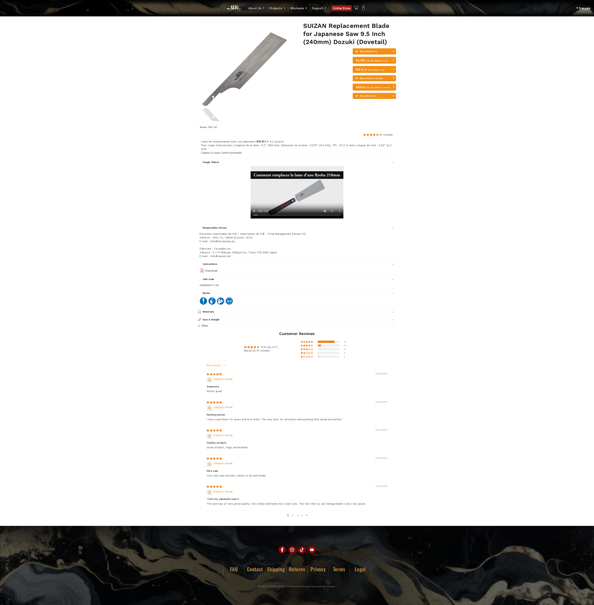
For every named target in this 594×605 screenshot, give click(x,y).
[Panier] (355, 8)
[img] (214, 374)
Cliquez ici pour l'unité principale (221, 152)
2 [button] (293, 515)
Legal (360, 569)
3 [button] (298, 515)
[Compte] (363, 8)
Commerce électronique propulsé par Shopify (310, 586)
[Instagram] (292, 549)
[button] (583, 8)
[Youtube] (312, 549)
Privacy (318, 569)
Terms (339, 569)
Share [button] (205, 325)
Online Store (341, 8)
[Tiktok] (302, 549)
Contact (255, 569)
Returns (297, 569)
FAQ (234, 569)
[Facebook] (282, 549)
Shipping (276, 569)
